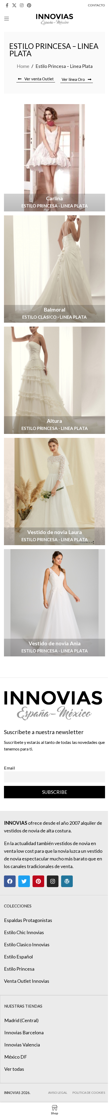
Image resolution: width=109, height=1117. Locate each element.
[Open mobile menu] (6, 18)
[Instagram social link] (21, 5)
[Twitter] (24, 881)
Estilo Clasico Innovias (26, 944)
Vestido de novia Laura (54, 532)
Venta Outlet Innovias (26, 981)
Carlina (54, 198)
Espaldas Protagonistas (28, 920)
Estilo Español (18, 957)
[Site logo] (54, 18)
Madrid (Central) (21, 1020)
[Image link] (53, 702)
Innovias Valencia (22, 1045)
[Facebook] (10, 881)
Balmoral (54, 309)
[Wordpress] (67, 881)
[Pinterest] (38, 881)
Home (23, 66)
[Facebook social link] (7, 5)
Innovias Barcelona (24, 1032)
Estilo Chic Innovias (24, 932)
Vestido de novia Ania (55, 643)
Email (9, 767)
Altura (54, 421)
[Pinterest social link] (29, 5)
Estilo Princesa (19, 969)
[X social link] (14, 5)
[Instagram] (52, 881)
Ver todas (14, 1069)
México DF (15, 1057)
